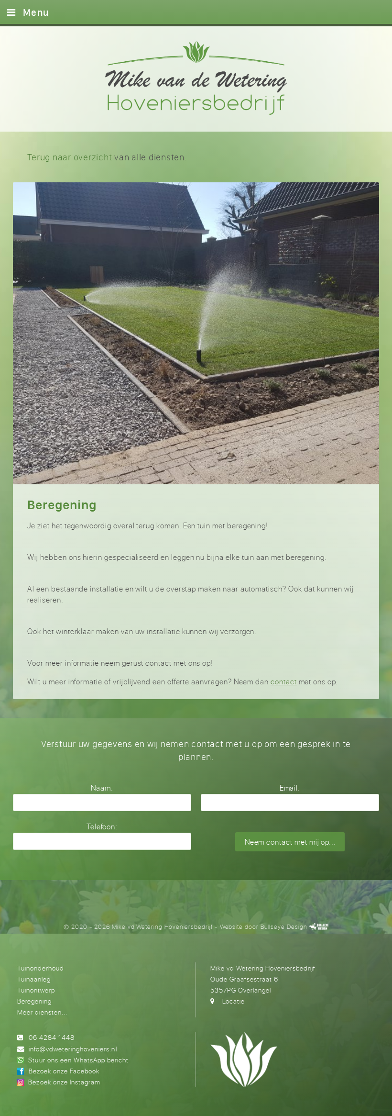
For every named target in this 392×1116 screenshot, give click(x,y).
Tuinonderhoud (40, 967)
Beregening (34, 1000)
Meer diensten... (42, 1011)
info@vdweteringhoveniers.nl (73, 1048)
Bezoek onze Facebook (64, 1070)
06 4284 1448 (52, 1037)
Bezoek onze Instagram (64, 1081)
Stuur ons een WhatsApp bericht (78, 1059)
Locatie (233, 1000)
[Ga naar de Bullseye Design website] (318, 926)
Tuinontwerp (36, 989)
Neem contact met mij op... (290, 842)
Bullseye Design (284, 926)
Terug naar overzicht (69, 157)
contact (284, 682)
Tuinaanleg (34, 978)
